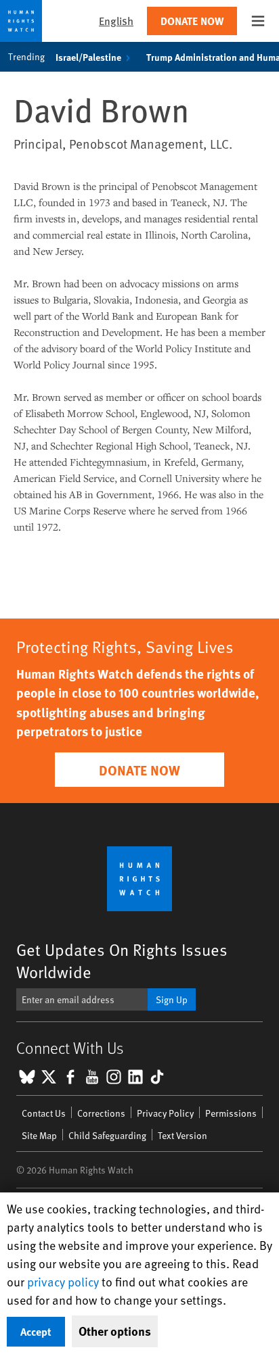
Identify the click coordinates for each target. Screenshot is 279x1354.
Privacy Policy (165, 1113)
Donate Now (191, 20)
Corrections (101, 1113)
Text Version (182, 1135)
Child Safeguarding (107, 1135)
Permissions (231, 1113)
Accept (35, 1331)
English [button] (116, 20)
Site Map (39, 1135)
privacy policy (63, 1281)
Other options (115, 1331)
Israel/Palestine (88, 57)
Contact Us (44, 1113)
